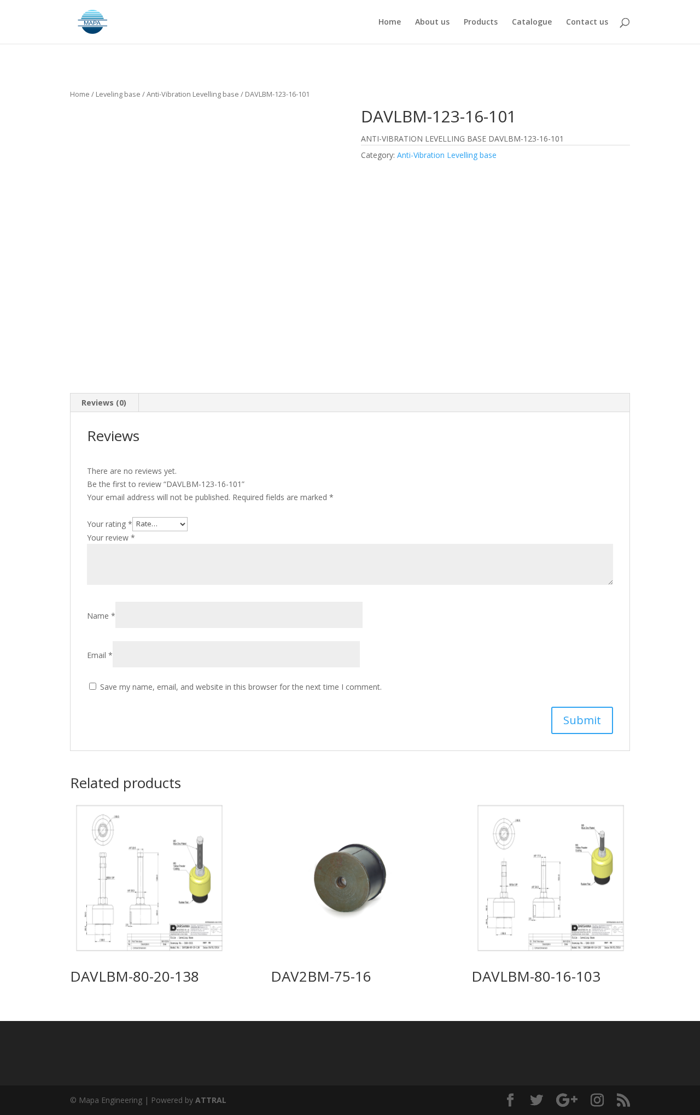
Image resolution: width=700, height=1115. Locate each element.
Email (100, 655)
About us (432, 22)
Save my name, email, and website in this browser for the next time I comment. (241, 687)
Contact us (587, 22)
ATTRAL (210, 1100)
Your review (111, 537)
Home (389, 22)
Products (481, 22)
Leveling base (118, 94)
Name (101, 616)
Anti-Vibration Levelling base (193, 94)
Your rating (109, 523)
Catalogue (532, 22)
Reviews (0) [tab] (103, 402)
